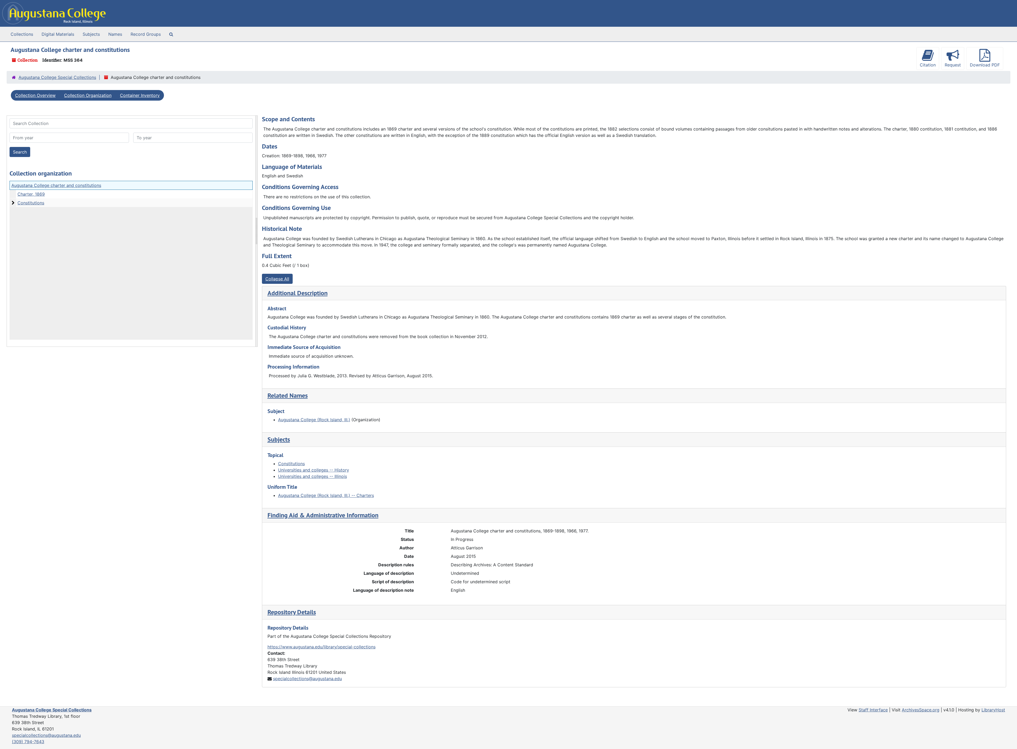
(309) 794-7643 (28, 741)
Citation (928, 65)
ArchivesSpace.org (920, 709)
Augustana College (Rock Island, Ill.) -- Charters (326, 495)
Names (115, 34)
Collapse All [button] (277, 278)
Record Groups (146, 34)
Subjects (91, 34)
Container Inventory (140, 95)
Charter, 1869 (31, 194)
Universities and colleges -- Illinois (312, 476)
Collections (22, 34)
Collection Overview (35, 95)
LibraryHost (993, 709)
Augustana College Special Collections (57, 77)
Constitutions (30, 202)
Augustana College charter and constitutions (56, 185)
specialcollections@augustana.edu (307, 678)
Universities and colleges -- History (313, 470)
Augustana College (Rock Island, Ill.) (314, 419)
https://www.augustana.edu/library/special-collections (321, 646)
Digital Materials (58, 34)
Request (953, 65)
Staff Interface (873, 709)
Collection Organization (87, 95)
